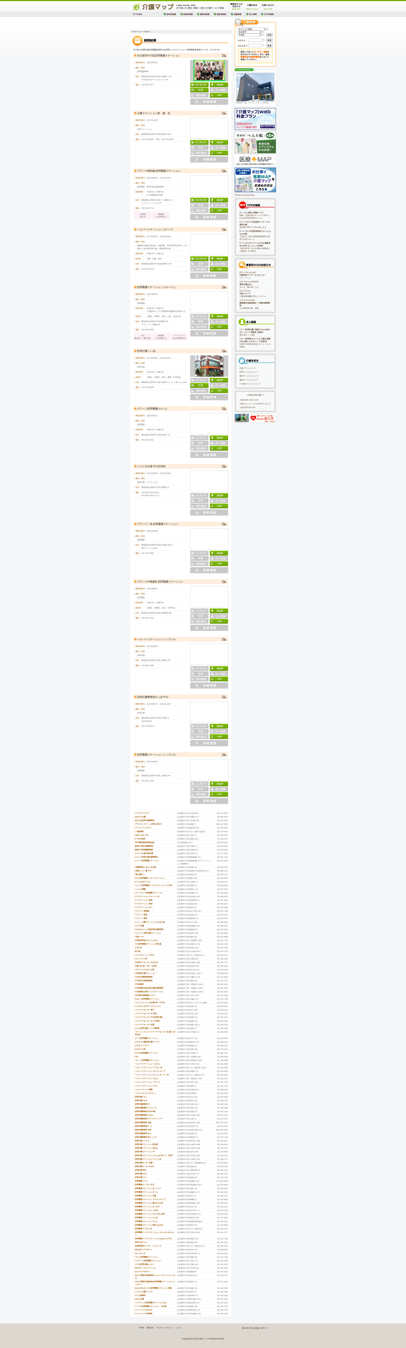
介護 (261, 1328)
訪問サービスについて (249, 372)
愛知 (243, 1328)
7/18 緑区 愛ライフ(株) (254, 332)
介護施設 (256, 1328)
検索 (269, 35)
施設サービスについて (249, 380)
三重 (250, 1328)
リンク (178, 1328)
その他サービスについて (249, 384)
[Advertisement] (167, 24)
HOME (141, 1328)
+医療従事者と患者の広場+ (249, 400)
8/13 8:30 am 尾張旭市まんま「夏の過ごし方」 (249, 284)
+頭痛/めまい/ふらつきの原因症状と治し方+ (255, 404)
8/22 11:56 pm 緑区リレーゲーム (252, 275)
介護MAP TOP (136, 31)
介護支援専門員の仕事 (247, 407)
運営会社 (150, 1328)
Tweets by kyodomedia (244, 195)
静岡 (247, 1328)
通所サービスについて (249, 376)
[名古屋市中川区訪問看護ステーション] (209, 61)
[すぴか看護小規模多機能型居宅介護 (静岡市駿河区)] (255, 87)
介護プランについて (248, 368)
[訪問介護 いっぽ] (209, 356)
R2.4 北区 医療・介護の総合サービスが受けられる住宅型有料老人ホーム (254, 215)
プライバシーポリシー (165, 1328)
